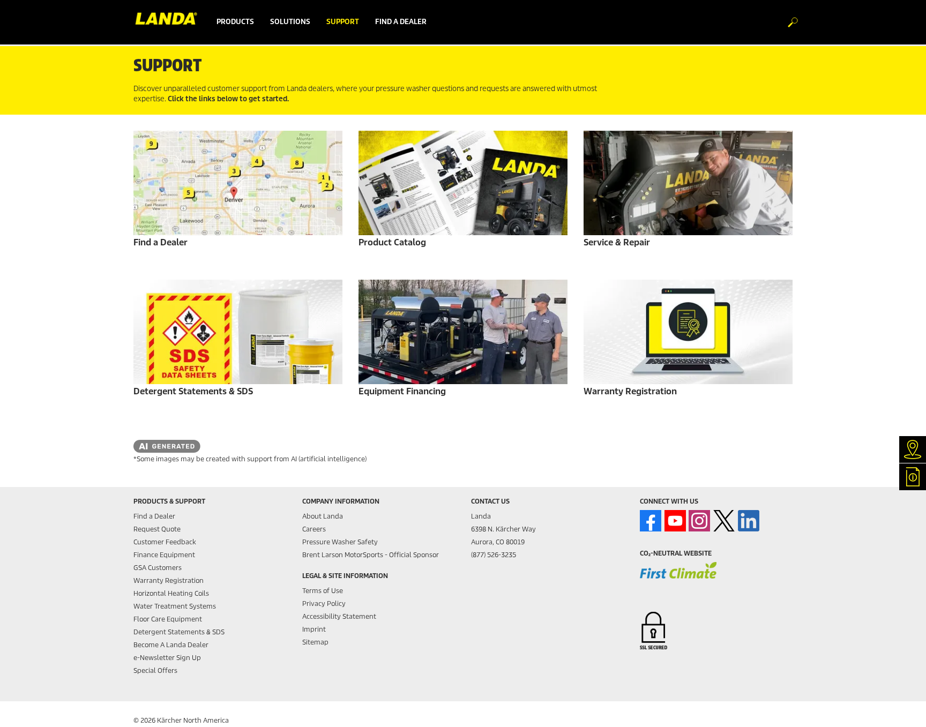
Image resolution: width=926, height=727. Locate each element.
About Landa (322, 516)
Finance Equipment (164, 555)
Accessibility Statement (339, 616)
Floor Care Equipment (167, 619)
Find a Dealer (154, 516)
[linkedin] (748, 520)
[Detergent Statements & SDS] (237, 332)
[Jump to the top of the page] (899, 706)
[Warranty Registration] (688, 332)
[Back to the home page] (170, 22)
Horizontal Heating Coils (171, 593)
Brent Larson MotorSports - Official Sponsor (370, 555)
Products (235, 21)
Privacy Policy (324, 603)
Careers (314, 529)
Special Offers (155, 670)
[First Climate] (678, 577)
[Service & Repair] (688, 183)
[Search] (787, 22)
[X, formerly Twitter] (724, 520)
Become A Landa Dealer (170, 645)
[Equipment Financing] (463, 332)
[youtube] (675, 520)
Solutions (290, 21)
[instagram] (699, 520)
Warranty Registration (168, 580)
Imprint (314, 629)
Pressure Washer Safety (340, 542)
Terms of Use (322, 591)
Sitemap (315, 642)
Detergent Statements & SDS (179, 632)
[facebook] (650, 520)
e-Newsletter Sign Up (167, 658)
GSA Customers (157, 568)
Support (342, 21)
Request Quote (157, 529)
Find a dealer (401, 21)
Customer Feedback (164, 542)
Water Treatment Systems (174, 606)
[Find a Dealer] (237, 183)
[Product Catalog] (463, 183)
